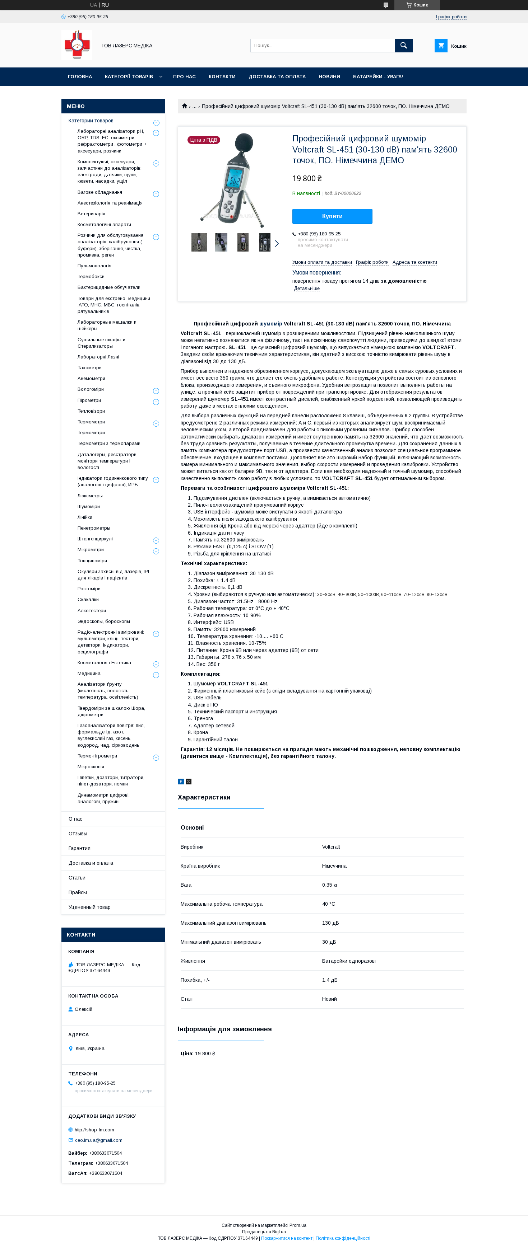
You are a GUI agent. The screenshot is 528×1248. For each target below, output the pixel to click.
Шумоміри (89, 506)
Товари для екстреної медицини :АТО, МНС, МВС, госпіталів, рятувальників (114, 305)
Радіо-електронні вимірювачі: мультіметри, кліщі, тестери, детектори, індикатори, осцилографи (111, 642)
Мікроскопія (91, 766)
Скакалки (88, 599)
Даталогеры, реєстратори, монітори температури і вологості (108, 461)
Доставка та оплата (277, 76)
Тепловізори (91, 411)
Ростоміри (89, 588)
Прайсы (78, 892)
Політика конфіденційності (343, 1238)
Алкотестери (92, 610)
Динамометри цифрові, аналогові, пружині (104, 798)
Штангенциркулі (95, 538)
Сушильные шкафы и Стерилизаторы (101, 343)
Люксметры (90, 495)
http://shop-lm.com (94, 1129)
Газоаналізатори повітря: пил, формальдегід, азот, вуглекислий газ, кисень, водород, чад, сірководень (111, 735)
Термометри (91, 421)
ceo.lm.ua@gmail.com (98, 1140)
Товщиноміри (92, 560)
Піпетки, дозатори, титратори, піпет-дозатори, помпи (111, 781)
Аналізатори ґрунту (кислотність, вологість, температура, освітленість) (108, 690)
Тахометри (90, 367)
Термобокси (91, 276)
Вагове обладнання (100, 192)
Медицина (89, 673)
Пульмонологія (94, 265)
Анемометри (91, 378)
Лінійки (85, 517)
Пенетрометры (94, 528)
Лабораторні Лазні (98, 357)
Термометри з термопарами (109, 443)
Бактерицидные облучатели (109, 287)
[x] (188, 782)
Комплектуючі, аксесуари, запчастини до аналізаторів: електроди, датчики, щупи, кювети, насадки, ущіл (110, 171)
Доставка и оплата (91, 863)
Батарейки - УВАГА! (378, 76)
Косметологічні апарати (104, 224)
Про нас (184, 76)
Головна (80, 76)
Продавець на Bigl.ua (264, 1231)
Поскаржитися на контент (286, 1238)
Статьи (77, 878)
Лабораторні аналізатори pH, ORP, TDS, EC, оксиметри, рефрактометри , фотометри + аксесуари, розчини (112, 141)
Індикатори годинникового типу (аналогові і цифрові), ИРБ (113, 481)
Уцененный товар (90, 907)
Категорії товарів (129, 76)
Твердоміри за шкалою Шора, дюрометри (111, 711)
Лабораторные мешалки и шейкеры (107, 325)
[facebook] (181, 782)
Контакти (222, 76)
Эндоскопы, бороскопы (104, 621)
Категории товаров (91, 120)
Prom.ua (298, 1225)
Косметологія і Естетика (104, 662)
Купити (332, 216)
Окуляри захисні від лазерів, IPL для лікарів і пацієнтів (114, 575)
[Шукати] (404, 45)
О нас (75, 819)
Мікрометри (91, 549)
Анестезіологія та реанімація (110, 203)
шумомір (270, 324)
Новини (329, 76)
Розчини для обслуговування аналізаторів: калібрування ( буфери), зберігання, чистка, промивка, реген (110, 245)
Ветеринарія (91, 213)
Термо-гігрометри (97, 756)
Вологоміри (91, 389)
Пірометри (89, 400)
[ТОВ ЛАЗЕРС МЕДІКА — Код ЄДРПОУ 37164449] (76, 58)
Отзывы (78, 833)
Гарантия (80, 848)
